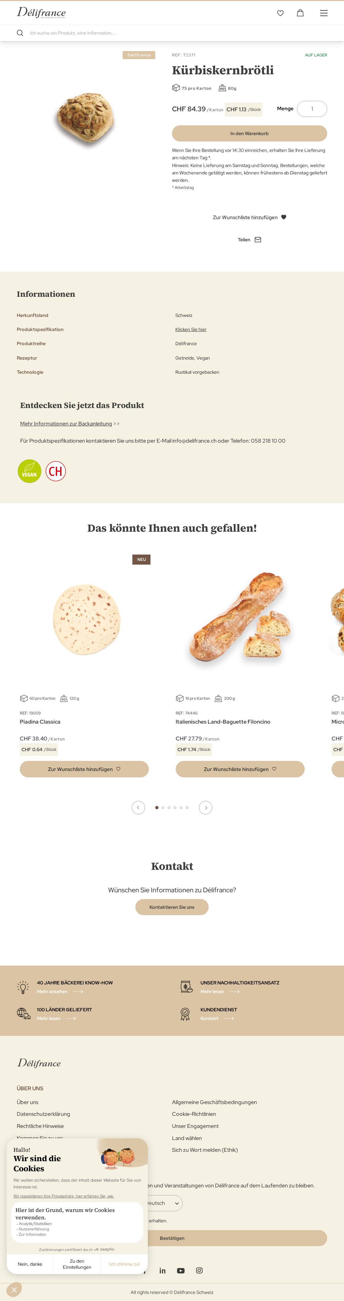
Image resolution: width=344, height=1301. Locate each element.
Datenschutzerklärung (43, 1113)
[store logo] (41, 12)
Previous (138, 807)
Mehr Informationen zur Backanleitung (66, 423)
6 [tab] (187, 807)
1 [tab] (157, 807)
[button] (84, 769)
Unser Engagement (195, 1126)
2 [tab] (163, 807)
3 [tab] (169, 807)
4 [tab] (175, 807)
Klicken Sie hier (191, 329)
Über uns (27, 1102)
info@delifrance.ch (194, 440)
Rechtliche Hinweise (40, 1126)
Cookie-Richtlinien (194, 1113)
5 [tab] (181, 807)
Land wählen (187, 1138)
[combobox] (172, 33)
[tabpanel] (240, 667)
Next (205, 807)
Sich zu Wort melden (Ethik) (205, 1149)
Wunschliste (280, 12)
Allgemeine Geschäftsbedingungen (214, 1102)
